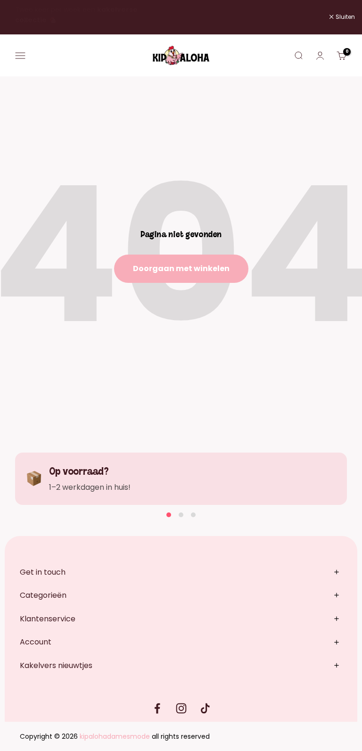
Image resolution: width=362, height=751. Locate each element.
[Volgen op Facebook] (157, 708)
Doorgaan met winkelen (181, 268)
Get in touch (43, 572)
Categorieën (43, 595)
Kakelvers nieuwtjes (56, 665)
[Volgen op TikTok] (205, 708)
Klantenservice (47, 618)
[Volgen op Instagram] (181, 708)
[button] (168, 514)
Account (35, 641)
